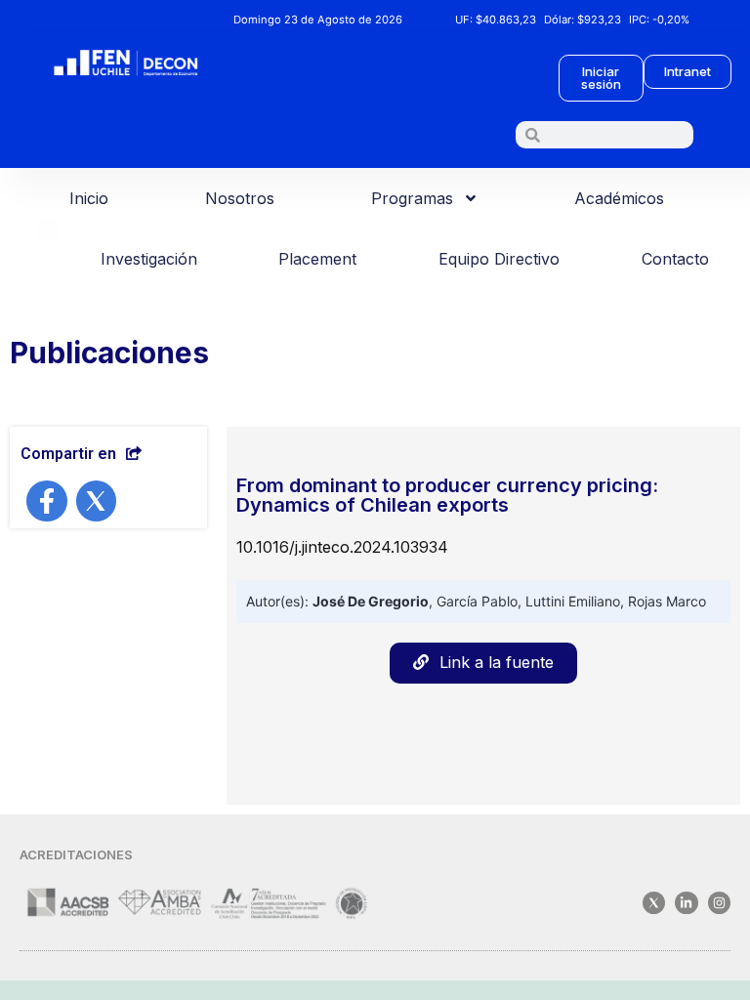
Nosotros (239, 198)
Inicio (88, 198)
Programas (412, 198)
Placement (317, 259)
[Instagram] (719, 903)
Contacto (675, 259)
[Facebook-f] (46, 500)
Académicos (619, 198)
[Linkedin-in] (686, 903)
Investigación (149, 259)
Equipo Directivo (499, 259)
